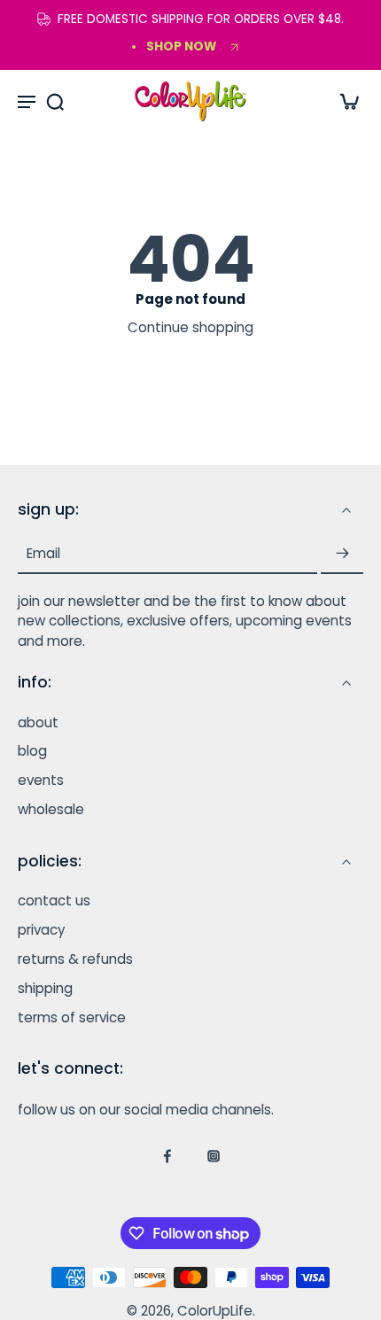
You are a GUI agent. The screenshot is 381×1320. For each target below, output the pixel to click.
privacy (42, 930)
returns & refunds (75, 959)
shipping (45, 988)
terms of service (72, 1017)
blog (32, 751)
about (38, 722)
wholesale (51, 810)
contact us (54, 901)
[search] (54, 101)
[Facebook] (167, 1155)
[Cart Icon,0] (343, 101)
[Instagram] (213, 1155)
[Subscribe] (342, 553)
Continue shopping (190, 327)
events (41, 780)
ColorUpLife (215, 1310)
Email (43, 553)
